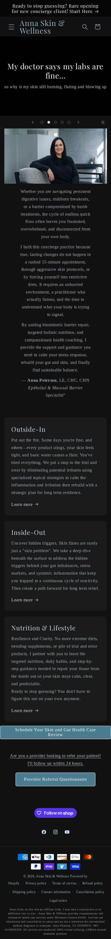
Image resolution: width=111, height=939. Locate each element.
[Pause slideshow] (105, 122)
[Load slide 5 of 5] (69, 122)
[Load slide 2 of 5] (48, 122)
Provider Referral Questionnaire (55, 779)
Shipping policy (24, 892)
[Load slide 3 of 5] (55, 122)
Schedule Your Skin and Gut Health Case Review (55, 732)
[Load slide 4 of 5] (62, 122)
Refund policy (92, 883)
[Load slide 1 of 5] (42, 122)
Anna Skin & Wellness (52, 876)
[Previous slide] (33, 122)
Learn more (22, 504)
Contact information (56, 892)
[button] (11, 27)
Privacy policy (36, 883)
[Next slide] (78, 122)
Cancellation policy (90, 892)
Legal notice (58, 900)
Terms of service (64, 883)
